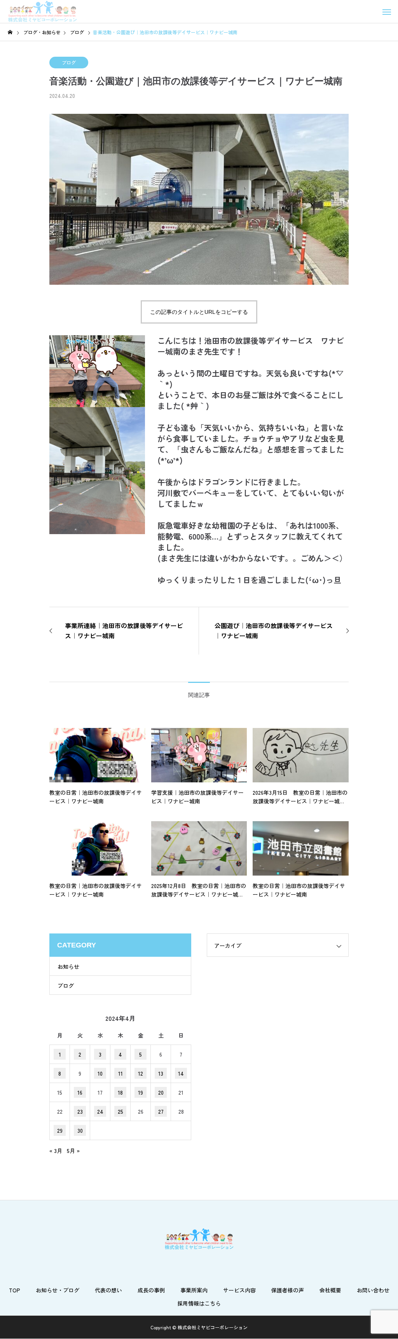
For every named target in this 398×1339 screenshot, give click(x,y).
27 (161, 1111)
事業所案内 (194, 1290)
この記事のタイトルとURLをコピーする (199, 312)
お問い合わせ (373, 1290)
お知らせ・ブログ (57, 1290)
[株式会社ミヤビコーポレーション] (42, 11)
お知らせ (68, 966)
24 (100, 1111)
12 (140, 1073)
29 (60, 1130)
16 (79, 1092)
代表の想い (108, 1290)
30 (80, 1130)
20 (161, 1092)
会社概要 (330, 1290)
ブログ (69, 62)
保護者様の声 (287, 1290)
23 (80, 1111)
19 (140, 1092)
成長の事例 (151, 1290)
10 (100, 1073)
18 (120, 1092)
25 (120, 1111)
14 (181, 1073)
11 (120, 1073)
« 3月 (55, 1150)
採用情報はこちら (199, 1303)
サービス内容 (239, 1290)
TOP (14, 1290)
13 (160, 1073)
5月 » (73, 1150)
